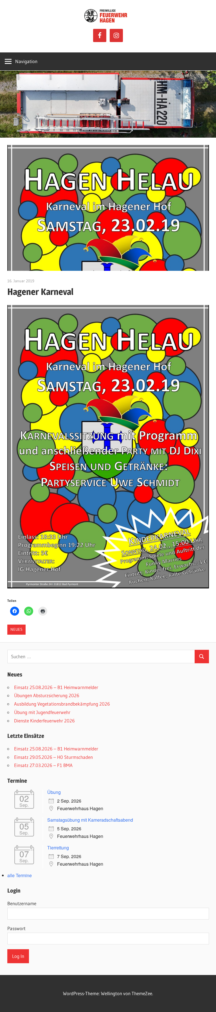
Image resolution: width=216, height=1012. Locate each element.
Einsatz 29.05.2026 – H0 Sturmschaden (53, 757)
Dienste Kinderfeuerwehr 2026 (44, 721)
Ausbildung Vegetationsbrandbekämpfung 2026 (62, 704)
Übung (54, 792)
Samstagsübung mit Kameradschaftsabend (90, 820)
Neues (16, 629)
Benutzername (21, 903)
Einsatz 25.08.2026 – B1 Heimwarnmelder (56, 687)
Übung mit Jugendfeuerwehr (42, 712)
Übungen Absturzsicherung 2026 (46, 695)
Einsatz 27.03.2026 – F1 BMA (43, 765)
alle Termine (19, 875)
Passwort (16, 928)
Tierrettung (58, 847)
